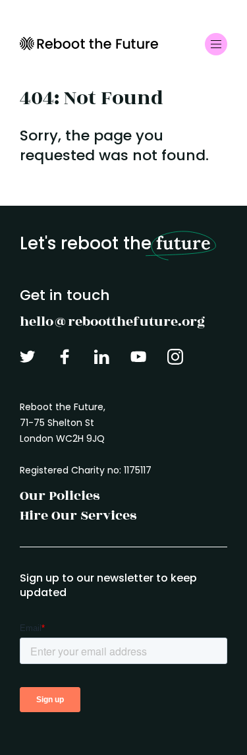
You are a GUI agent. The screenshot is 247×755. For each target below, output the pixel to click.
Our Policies (59, 495)
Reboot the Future (89, 43)
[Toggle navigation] (216, 44)
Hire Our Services (78, 515)
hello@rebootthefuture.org (112, 321)
